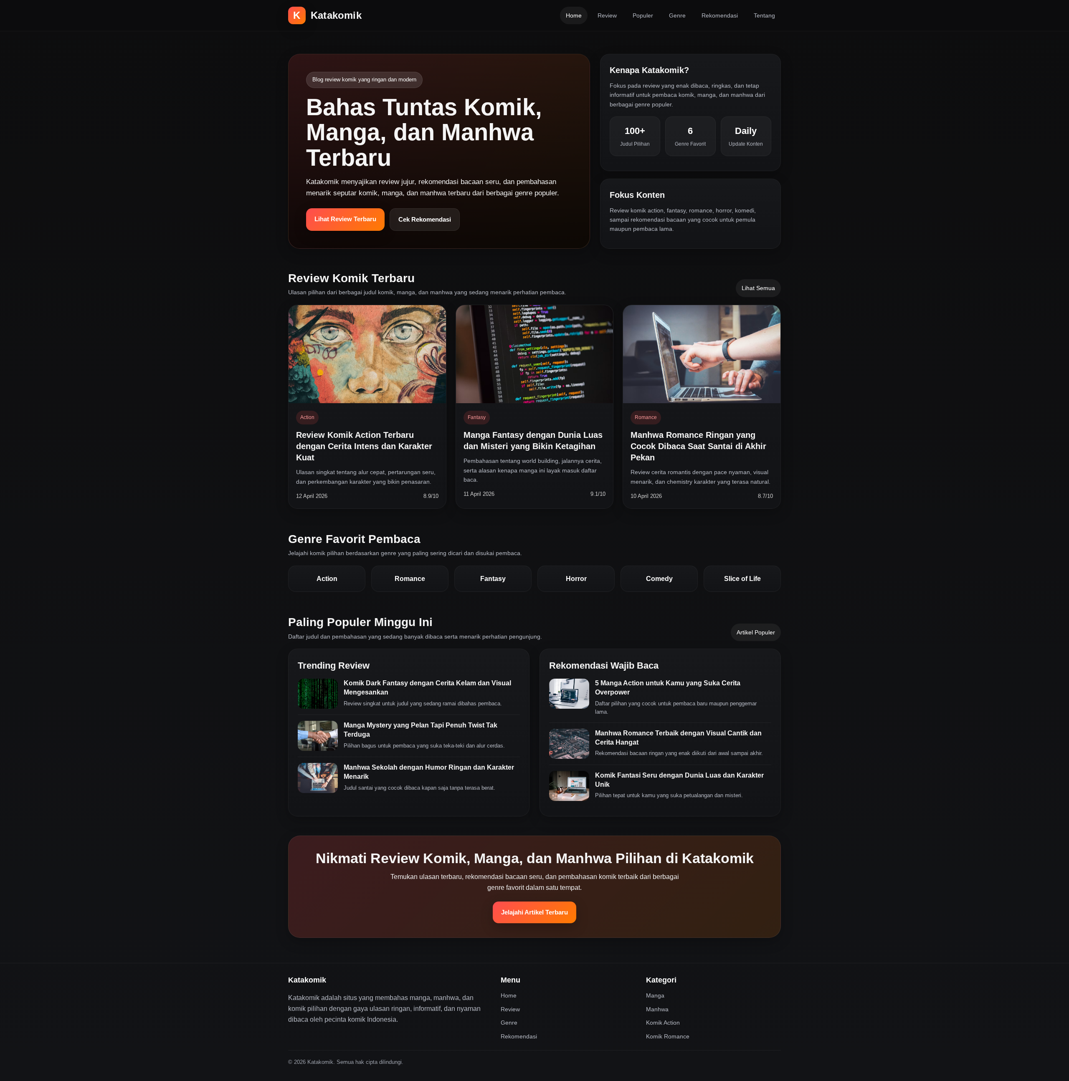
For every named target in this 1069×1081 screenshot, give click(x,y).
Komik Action (663, 1022)
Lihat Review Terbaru (345, 218)
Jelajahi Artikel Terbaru (534, 912)
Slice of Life (742, 578)
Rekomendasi (720, 15)
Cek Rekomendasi (424, 219)
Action (327, 578)
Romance (410, 578)
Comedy (659, 578)
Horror (576, 578)
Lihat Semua (758, 288)
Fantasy (493, 578)
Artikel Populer (756, 632)
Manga (655, 995)
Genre (677, 15)
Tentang (764, 15)
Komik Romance (667, 1036)
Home (574, 15)
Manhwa (657, 1009)
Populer (643, 15)
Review (607, 15)
